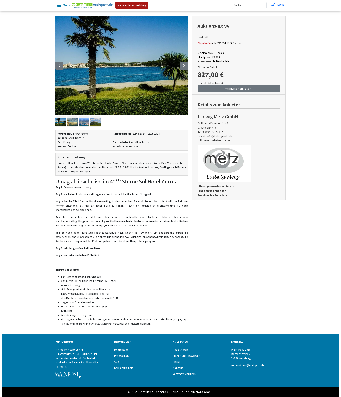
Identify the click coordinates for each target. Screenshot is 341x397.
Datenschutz (122, 356)
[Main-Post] (68, 376)
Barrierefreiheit (123, 368)
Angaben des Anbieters (212, 195)
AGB (116, 362)
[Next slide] (184, 66)
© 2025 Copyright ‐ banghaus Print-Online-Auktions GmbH (170, 392)
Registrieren (180, 350)
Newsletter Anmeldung (132, 5)
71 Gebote (204, 61)
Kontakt (178, 368)
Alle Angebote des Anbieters (216, 186)
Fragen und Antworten (186, 356)
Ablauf (176, 362)
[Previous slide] (59, 66)
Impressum (121, 350)
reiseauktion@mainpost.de (247, 365)
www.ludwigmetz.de (217, 140)
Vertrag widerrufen (184, 374)
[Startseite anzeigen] (92, 5)
